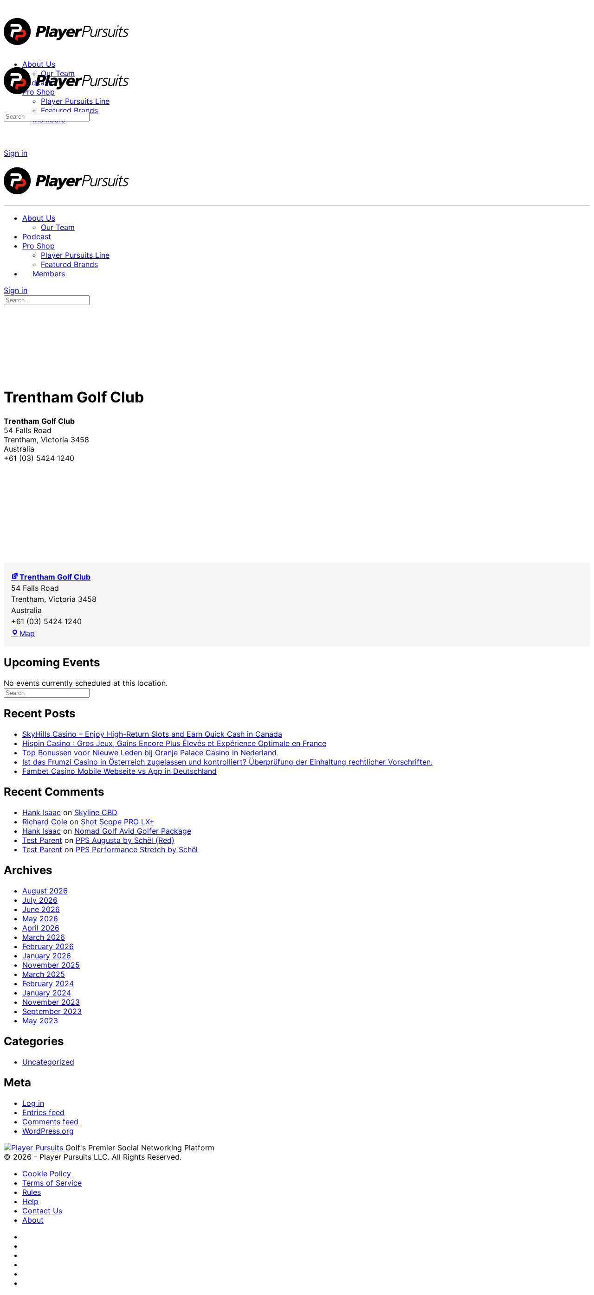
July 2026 (40, 900)
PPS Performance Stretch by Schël (137, 849)
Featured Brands (69, 264)
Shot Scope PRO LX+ (118, 821)
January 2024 (46, 992)
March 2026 (43, 937)
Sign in (15, 153)
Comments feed (50, 1121)
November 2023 (51, 1002)
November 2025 (51, 965)
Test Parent (42, 840)
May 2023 (40, 1020)
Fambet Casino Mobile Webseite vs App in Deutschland (119, 771)
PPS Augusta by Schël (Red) (125, 840)
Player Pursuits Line (75, 255)
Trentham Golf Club (54, 576)
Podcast (36, 236)
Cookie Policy (46, 1173)
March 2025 (43, 974)
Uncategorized (48, 1061)
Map (27, 633)
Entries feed (43, 1112)
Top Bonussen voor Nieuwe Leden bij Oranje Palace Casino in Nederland (149, 752)
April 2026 (40, 927)
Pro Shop (38, 245)
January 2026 (46, 955)
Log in (33, 1103)
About (33, 1220)
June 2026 (41, 909)
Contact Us (42, 1210)
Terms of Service (52, 1182)
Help (30, 1201)
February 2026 (48, 946)
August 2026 (45, 890)
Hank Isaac (41, 812)
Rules (31, 1192)
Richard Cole (44, 821)
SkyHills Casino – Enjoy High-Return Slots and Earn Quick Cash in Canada (152, 734)
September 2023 (52, 1011)
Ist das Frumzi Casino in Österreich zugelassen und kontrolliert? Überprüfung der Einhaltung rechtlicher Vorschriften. (227, 761)
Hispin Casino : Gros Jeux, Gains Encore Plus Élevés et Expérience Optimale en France (174, 743)
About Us (38, 218)
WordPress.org (48, 1131)
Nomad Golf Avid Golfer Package (132, 831)
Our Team (58, 227)
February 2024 (48, 983)
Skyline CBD (95, 812)
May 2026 (40, 918)
